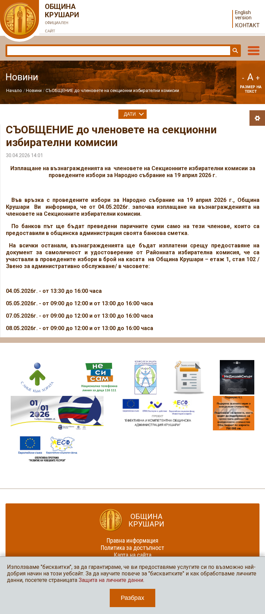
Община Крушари (62, 17)
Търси (234, 50)
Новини (34, 90)
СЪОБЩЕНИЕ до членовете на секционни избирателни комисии (112, 90)
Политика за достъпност (132, 547)
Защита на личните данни (111, 580)
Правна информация (132, 540)
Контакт (247, 25)
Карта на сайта (132, 555)
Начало (14, 90)
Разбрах (132, 597)
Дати (130, 114)
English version (243, 15)
